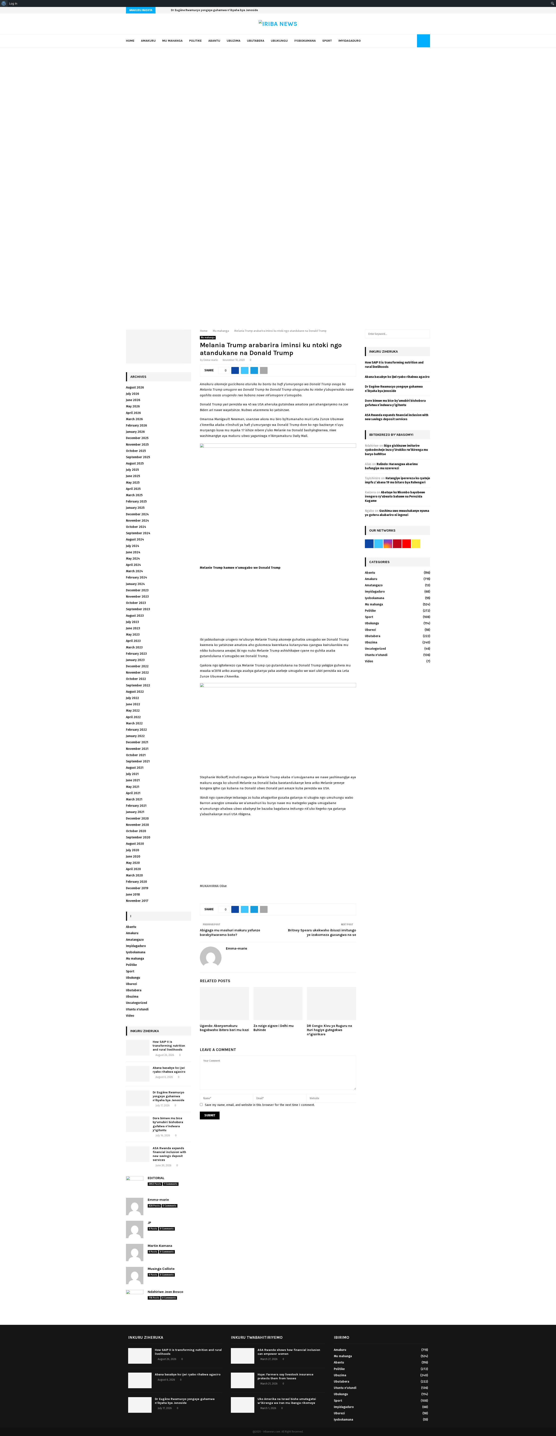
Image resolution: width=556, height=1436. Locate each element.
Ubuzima (233, 41)
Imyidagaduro (349, 41)
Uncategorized (136, 1003)
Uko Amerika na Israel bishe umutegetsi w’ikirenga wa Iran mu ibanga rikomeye (287, 1401)
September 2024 (138, 533)
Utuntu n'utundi (137, 1009)
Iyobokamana (305, 41)
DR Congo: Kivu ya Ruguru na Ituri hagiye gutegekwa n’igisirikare (329, 1030)
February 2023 (136, 654)
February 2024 (136, 577)
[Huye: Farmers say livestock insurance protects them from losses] (242, 1380)
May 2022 (133, 710)
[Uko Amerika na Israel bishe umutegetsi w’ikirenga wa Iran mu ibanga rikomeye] (242, 1405)
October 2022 (136, 679)
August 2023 (135, 616)
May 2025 (132, 482)
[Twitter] (412, 40)
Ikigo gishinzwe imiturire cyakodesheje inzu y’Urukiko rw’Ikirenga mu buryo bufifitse (396, 450)
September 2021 (138, 761)
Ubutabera (255, 41)
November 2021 (137, 749)
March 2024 (134, 571)
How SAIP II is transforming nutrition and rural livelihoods (169, 1045)
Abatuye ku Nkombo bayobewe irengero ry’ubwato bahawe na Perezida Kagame (395, 497)
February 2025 (136, 501)
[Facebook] (407, 40)
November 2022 (137, 672)
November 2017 (137, 901)
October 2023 (136, 603)
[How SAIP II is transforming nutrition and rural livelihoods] (137, 1048)
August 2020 (135, 844)
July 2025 (132, 470)
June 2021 (133, 780)
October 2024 (136, 527)
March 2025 (134, 495)
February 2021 (136, 806)
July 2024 (132, 546)
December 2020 (137, 818)
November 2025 (137, 444)
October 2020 (136, 831)
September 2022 (138, 685)
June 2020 (133, 856)
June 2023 (133, 628)
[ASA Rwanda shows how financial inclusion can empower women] (242, 1356)
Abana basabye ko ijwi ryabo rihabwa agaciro (169, 1070)
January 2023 (135, 660)
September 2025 (138, 457)
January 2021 (135, 812)
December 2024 (137, 514)
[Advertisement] (278, 604)
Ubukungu (279, 41)
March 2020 (134, 875)
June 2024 (133, 552)
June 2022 (133, 704)
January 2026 (135, 432)
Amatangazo (135, 940)
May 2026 (133, 406)
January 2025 (135, 508)
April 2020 (133, 869)
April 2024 (133, 565)
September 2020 (138, 837)
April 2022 (133, 717)
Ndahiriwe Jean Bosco (165, 1292)
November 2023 (137, 596)
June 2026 (133, 400)
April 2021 (133, 793)
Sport (327, 41)
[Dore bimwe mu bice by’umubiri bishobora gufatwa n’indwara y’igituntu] (137, 1124)
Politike (195, 41)
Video (130, 1016)
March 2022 (134, 723)
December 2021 (137, 742)
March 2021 (134, 799)
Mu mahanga (172, 41)
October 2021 (136, 755)
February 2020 (136, 882)
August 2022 (135, 692)
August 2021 (134, 768)
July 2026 (132, 394)
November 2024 (137, 520)
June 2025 (133, 476)
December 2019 (137, 888)
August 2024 (135, 539)
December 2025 (137, 438)
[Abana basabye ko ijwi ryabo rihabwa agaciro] (137, 1074)
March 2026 (134, 419)
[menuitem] (4, 3)
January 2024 (135, 584)
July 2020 (132, 850)
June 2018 (133, 894)
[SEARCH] (425, 334)
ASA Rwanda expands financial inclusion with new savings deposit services (169, 1154)
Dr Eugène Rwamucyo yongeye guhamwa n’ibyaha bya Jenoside (168, 1096)
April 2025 (133, 489)
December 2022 (137, 666)
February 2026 (136, 425)
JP (149, 1223)
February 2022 (136, 730)
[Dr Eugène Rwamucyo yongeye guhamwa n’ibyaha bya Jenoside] (137, 1098)
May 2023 (133, 634)
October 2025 (136, 451)
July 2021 (132, 774)
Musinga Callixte (161, 1269)
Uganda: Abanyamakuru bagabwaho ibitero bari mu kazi (224, 1028)
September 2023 (138, 609)
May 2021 (132, 787)
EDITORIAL (156, 1178)
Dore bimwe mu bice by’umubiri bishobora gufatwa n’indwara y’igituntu (220, 10)
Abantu (214, 41)
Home (130, 41)
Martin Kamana (160, 1246)
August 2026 (135, 387)
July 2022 (132, 698)
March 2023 (134, 647)
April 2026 (133, 413)
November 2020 (137, 825)
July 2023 (132, 622)
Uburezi (131, 984)
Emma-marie (211, 360)
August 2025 (135, 463)
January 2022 (135, 736)
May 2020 (133, 863)
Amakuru (148, 41)
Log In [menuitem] (13, 3)
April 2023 (133, 641)
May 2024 (133, 558)
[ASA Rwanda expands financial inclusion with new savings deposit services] (137, 1154)
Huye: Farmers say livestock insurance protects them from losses (285, 1376)
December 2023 (137, 590)
